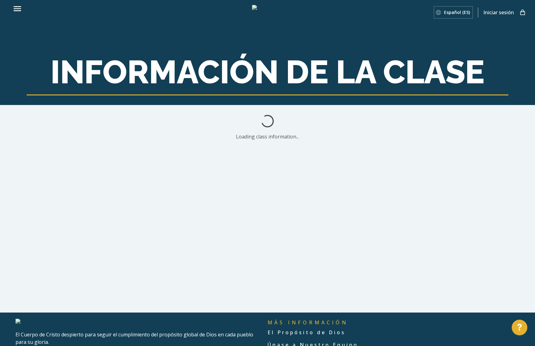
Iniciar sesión (498, 12)
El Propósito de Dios (307, 332)
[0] (522, 12)
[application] (519, 329)
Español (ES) (457, 12)
